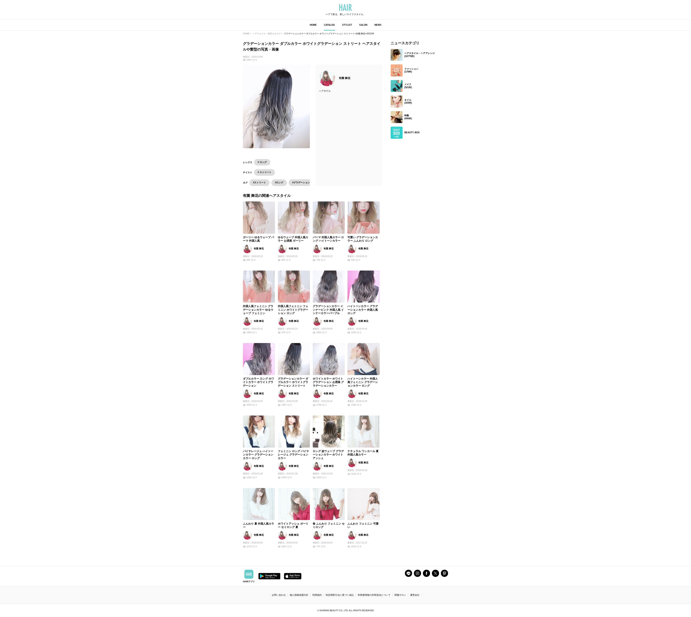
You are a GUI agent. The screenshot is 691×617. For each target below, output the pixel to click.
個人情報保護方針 (299, 595)
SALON (363, 25)
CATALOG (329, 25)
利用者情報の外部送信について (374, 595)
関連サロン (400, 595)
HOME (313, 25)
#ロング (279, 182)
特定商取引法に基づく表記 (340, 595)
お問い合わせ (279, 595)
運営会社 (414, 595)
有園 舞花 (344, 78)
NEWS (377, 25)
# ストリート (264, 172)
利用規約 (317, 595)
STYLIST (347, 25)
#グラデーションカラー (304, 182)
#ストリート (259, 182)
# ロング (262, 162)
